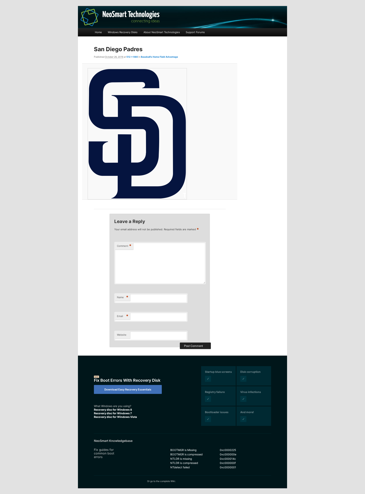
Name (122, 297)
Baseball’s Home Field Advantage (159, 56)
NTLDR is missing (181, 458)
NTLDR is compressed (184, 463)
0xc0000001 (228, 467)
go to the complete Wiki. (163, 481)
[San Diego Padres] (160, 133)
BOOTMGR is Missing (183, 450)
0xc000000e (228, 454)
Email (122, 316)
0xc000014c (228, 458)
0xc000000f (228, 463)
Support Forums (195, 32)
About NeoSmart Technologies (162, 32)
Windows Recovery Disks (122, 32)
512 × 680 (132, 56)
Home (98, 32)
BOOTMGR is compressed (186, 454)
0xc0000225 (228, 450)
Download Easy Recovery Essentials (127, 389)
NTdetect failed (180, 467)
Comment (124, 245)
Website (121, 334)
